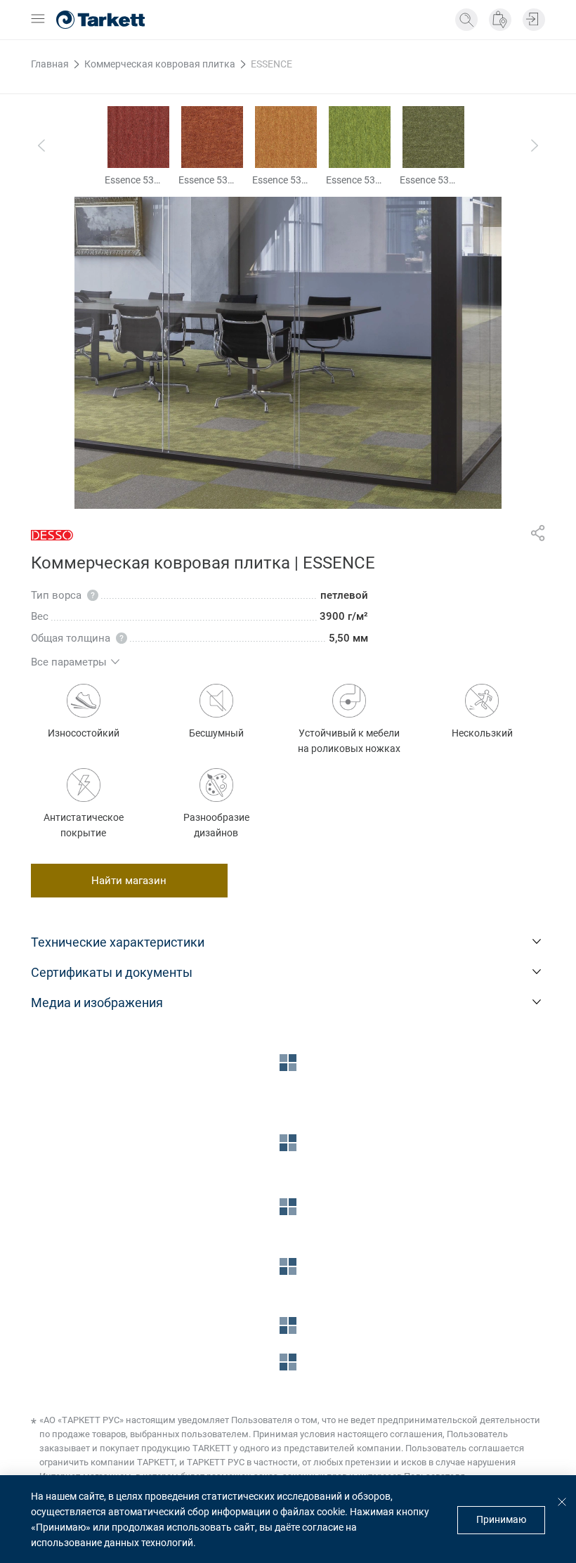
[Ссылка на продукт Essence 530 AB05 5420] (286, 137)
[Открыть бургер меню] (38, 19)
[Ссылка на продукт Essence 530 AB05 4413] (138, 137)
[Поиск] (466, 19)
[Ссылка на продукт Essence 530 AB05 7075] (433, 137)
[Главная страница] (100, 19)
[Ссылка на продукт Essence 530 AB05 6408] (359, 137)
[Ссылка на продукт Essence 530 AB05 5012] (212, 137)
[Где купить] (500, 19)
